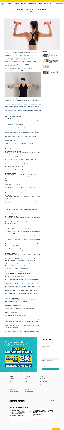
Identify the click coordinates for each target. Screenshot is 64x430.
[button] (19, 357)
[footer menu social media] (51, 400)
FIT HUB (19, 329)
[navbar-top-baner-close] (58, 1)
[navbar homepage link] (2, 4)
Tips (32, 7)
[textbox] (44, 343)
